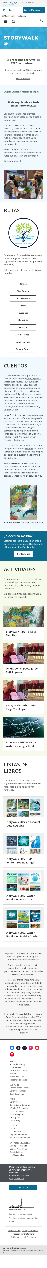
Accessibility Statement (23, 1234)
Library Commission (18, 1067)
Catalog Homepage (18, 1145)
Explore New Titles (18, 1148)
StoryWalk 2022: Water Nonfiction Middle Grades (22, 934)
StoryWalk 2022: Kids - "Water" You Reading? (20, 860)
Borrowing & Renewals (20, 1105)
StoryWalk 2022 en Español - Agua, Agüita (23, 823)
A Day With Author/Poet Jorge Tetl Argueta (21, 707)
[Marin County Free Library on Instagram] (31, 1048)
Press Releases (17, 1076)
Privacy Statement (30, 1230)
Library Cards (16, 1101)
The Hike (29, 448)
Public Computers (17, 1114)
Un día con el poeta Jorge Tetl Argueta (22, 670)
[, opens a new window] (22, 1209)
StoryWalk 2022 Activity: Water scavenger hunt (21, 744)
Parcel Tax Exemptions (20, 1137)
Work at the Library (18, 1070)
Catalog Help (15, 1117)
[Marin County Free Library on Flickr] (24, 1048)
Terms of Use (14, 1230)
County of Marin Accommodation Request (23, 1219)
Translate (11, 5)
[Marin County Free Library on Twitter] (18, 1048)
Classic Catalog (16, 1152)
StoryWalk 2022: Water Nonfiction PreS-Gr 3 (20, 897)
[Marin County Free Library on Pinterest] (12, 1054)
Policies (13, 1073)
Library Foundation (18, 1090)
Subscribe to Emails (18, 1079)
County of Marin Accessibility (21, 1214)
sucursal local (28, 544)
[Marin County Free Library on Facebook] (12, 1048)
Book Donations (17, 1094)
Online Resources (17, 1111)
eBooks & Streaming (19, 1108)
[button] (4, 10)
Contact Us (14, 1128)
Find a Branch (15, 1131)
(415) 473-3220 (16, 1178)
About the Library (17, 1064)
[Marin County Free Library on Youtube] (37, 1048)
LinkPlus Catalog (17, 1155)
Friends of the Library (19, 1087)
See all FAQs (15, 1120)
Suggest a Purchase (19, 1134)
